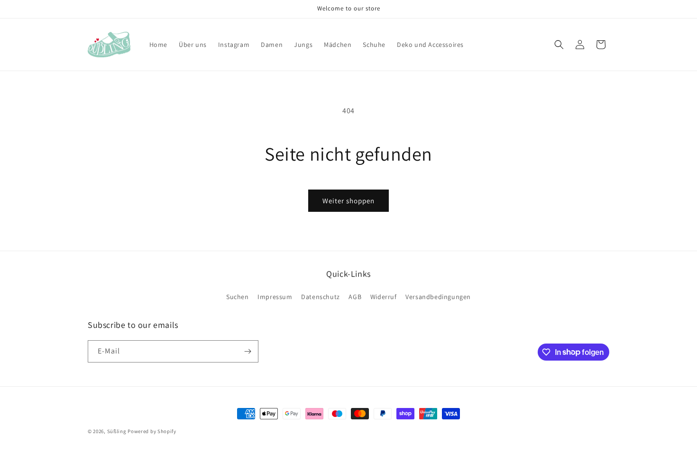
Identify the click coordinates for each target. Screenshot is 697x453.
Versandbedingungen (438, 296)
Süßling (117, 431)
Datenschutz (320, 296)
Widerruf (383, 296)
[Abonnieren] (247, 351)
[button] (559, 44)
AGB (354, 296)
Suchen (237, 296)
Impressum (274, 296)
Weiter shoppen (348, 200)
